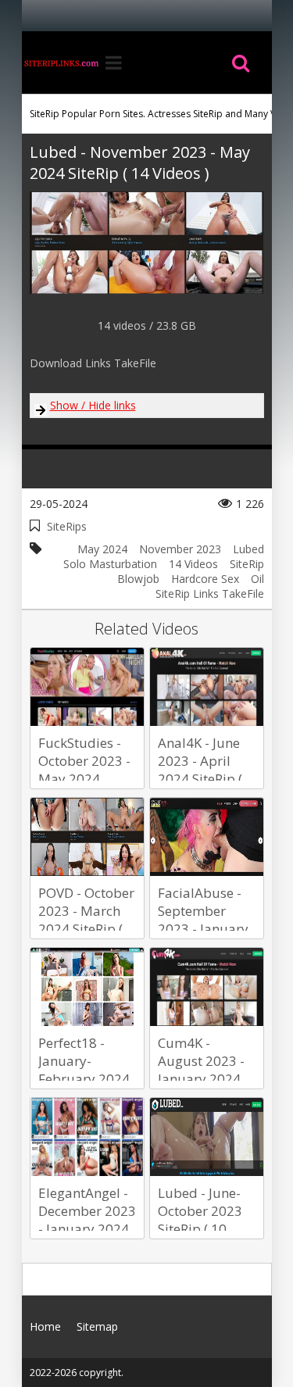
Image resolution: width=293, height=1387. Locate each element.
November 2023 (180, 549)
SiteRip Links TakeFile (209, 593)
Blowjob (138, 578)
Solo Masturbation (110, 563)
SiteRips (67, 526)
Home (61, 62)
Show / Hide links (93, 405)
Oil (257, 578)
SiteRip (247, 563)
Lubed (248, 549)
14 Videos (193, 563)
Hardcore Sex (205, 578)
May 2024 (102, 549)
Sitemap (97, 1326)
